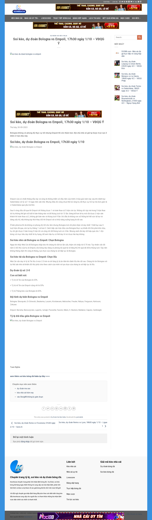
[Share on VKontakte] (61, 409)
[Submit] (139, 37)
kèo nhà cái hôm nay (25, 393)
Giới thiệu (106, 2)
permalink (79, 417)
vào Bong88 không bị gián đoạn (30, 397)
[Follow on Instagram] (120, 2)
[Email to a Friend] (52, 409)
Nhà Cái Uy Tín (31, 18)
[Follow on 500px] (136, 2)
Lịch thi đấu (94, 18)
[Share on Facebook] (44, 409)
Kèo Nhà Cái (16, 18)
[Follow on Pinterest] (126, 2)
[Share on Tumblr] (69, 409)
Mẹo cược (125, 18)
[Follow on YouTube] (131, 2)
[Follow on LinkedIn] (129, 2)
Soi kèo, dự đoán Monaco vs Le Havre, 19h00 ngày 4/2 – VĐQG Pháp (131, 77)
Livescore (46, 18)
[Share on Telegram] (74, 409)
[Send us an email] (124, 2)
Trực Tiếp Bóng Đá (62, 18)
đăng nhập (25, 441)
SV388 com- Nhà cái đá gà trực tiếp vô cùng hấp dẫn (131, 53)
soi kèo (135, 18)
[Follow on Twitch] (140, 2)
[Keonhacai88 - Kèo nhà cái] (19, 9)
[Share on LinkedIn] (65, 409)
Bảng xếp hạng (80, 18)
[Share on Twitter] (48, 409)
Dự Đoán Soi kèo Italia (58, 36)
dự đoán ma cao (23, 388)
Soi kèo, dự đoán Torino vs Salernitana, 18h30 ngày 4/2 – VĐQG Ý (131, 88)
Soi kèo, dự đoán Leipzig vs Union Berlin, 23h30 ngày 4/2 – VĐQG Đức (131, 65)
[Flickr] (133, 2)
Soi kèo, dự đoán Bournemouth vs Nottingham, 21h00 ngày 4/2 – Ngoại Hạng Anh (131, 99)
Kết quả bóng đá (110, 18)
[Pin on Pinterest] (57, 409)
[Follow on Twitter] (122, 2)
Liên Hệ (114, 2)
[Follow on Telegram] (138, 2)
